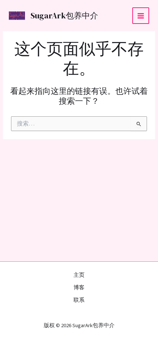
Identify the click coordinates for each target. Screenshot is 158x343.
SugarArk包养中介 (64, 15)
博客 (79, 287)
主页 (79, 275)
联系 (79, 300)
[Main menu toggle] (140, 15)
